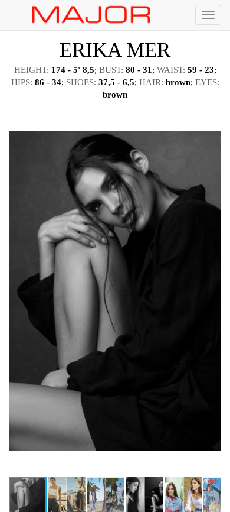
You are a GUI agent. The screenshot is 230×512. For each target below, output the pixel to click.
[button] (210, 118)
